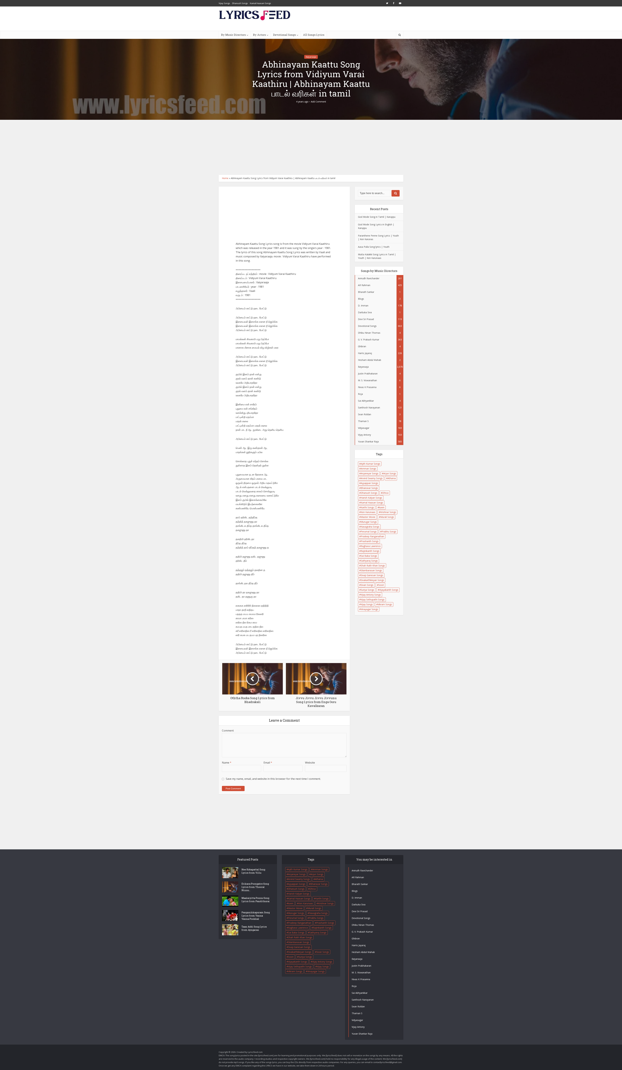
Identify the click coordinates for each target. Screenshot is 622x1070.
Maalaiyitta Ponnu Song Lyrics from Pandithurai (256, 899)
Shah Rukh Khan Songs (373, 565)
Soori (381, 584)
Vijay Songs (224, 3)
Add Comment (318, 101)
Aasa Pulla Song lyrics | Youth (373, 246)
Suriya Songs (367, 589)
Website (310, 762)
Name (226, 762)
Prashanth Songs (370, 541)
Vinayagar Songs (369, 609)
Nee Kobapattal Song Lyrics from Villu (253, 871)
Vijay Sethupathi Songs (373, 599)
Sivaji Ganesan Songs (372, 575)
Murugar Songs (369, 521)
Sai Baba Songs (369, 555)
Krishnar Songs (388, 512)
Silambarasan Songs (371, 570)
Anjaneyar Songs (369, 473)
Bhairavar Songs (369, 488)
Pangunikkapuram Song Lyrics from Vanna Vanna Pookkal (256, 915)
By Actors (259, 34)
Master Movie (368, 516)
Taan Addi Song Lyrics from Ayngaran (254, 928)
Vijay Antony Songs (371, 594)
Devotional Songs (284, 34)
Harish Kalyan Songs (371, 497)
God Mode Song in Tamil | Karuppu (376, 216)
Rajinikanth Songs (370, 550)
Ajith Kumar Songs (370, 463)
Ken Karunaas (368, 512)
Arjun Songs (389, 473)
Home (225, 178)
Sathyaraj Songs (369, 560)
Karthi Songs (367, 507)
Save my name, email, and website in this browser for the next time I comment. (273, 779)
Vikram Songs (385, 604)
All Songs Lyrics (313, 34)
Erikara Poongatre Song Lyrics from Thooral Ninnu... (255, 887)
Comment (228, 730)
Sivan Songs (367, 584)
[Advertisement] (311, 147)
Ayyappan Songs (369, 483)
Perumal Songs (369, 531)
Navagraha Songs (370, 526)
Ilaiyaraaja (311, 56)
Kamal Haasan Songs (260, 3)
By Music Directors (233, 34)
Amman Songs (368, 468)
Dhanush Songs (240, 3)
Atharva (392, 478)
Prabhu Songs (389, 531)
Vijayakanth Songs (388, 589)
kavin (381, 507)
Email (268, 762)
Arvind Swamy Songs (372, 478)
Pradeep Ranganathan (372, 536)
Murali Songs (387, 516)
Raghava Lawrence (371, 546)
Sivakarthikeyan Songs (372, 580)
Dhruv (385, 492)
